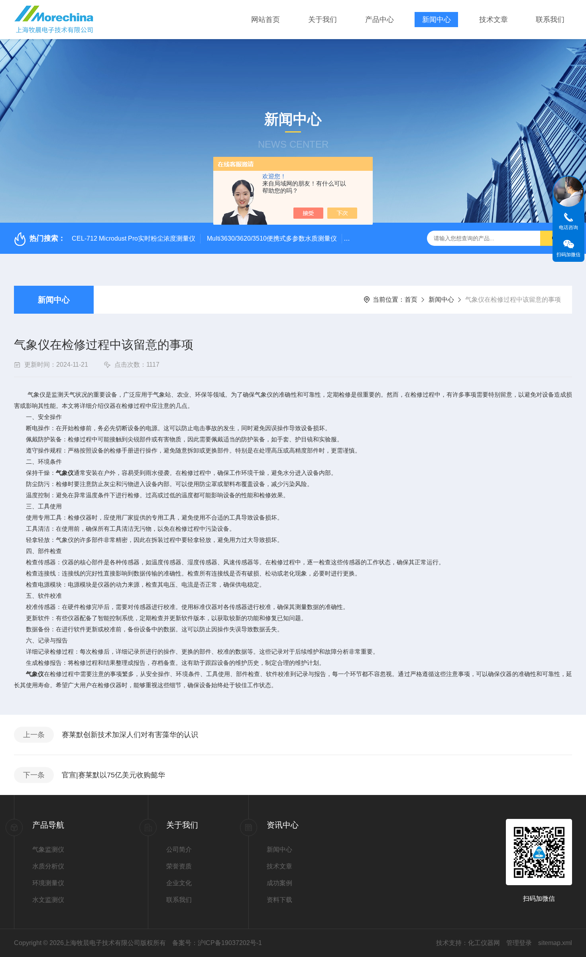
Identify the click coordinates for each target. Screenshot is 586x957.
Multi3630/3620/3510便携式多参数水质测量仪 (272, 238)
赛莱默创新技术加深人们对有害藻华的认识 (130, 735)
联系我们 (550, 20)
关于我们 (322, 20)
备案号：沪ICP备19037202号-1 (217, 942)
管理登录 (519, 942)
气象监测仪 (48, 849)
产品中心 (379, 20)
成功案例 (279, 883)
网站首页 (265, 20)
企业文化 (179, 883)
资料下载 (279, 899)
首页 (411, 299)
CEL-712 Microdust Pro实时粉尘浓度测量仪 (133, 238)
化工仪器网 (484, 942)
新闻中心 (436, 20)
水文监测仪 (48, 899)
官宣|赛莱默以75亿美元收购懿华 (113, 775)
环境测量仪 (48, 883)
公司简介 (179, 849)
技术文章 (493, 20)
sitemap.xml (555, 942)
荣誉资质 (179, 866)
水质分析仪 (48, 866)
